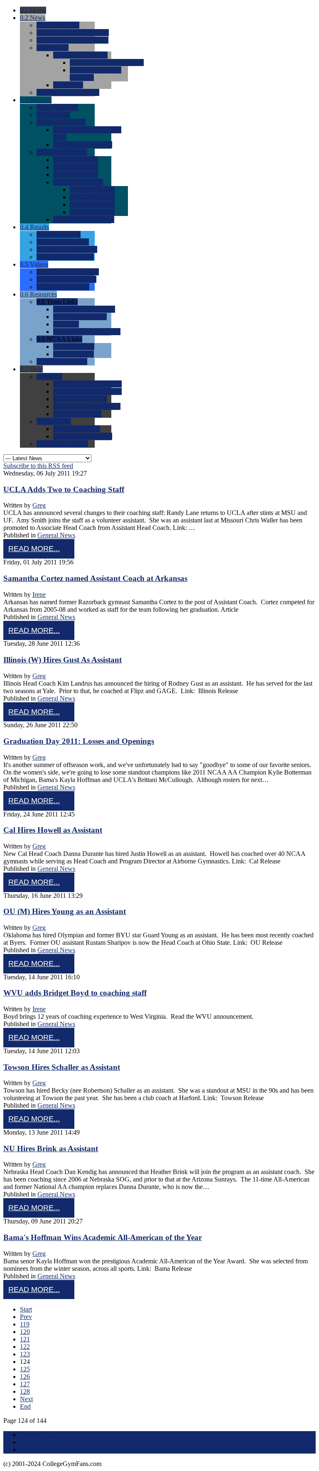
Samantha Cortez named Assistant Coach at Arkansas (95, 578)
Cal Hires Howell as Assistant (52, 830)
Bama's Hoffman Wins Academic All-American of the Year (102, 1237)
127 (25, 1384)
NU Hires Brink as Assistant (50, 1148)
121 (25, 1339)
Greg (39, 505)
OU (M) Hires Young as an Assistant (64, 911)
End (25, 1406)
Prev (26, 1316)
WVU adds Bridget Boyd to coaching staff (75, 992)
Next (26, 1398)
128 (25, 1391)
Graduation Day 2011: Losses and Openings (78, 741)
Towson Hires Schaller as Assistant (61, 1067)
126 (25, 1376)
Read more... (34, 548)
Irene (39, 594)
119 (24, 1324)
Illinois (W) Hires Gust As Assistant (62, 659)
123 (25, 1354)
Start (26, 1309)
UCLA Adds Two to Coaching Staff (63, 489)
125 (25, 1369)
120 (25, 1331)
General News (56, 535)
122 (25, 1346)
